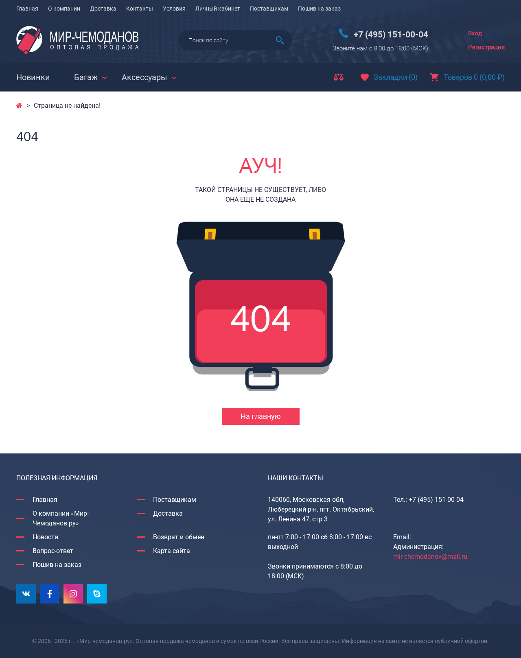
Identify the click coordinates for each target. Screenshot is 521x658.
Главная (27, 8)
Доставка (103, 8)
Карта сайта (171, 551)
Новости (45, 537)
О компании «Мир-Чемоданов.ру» (61, 518)
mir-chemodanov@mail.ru (430, 556)
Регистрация (486, 47)
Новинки (33, 77)
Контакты (139, 8)
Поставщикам (269, 8)
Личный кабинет (217, 8)
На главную (261, 416)
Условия (174, 8)
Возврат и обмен (178, 537)
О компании (64, 8)
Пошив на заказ (319, 8)
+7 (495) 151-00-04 (391, 34)
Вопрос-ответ (53, 551)
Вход (475, 33)
